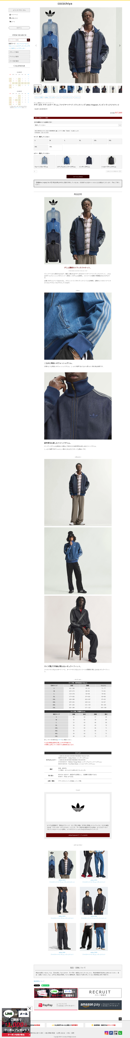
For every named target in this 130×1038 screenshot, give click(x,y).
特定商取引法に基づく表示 (35, 1033)
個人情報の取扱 (50, 1033)
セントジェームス (22, 43)
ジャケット (77, 97)
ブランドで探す (39, 97)
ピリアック (20, 46)
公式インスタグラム (18, 107)
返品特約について (39, 981)
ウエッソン (12, 46)
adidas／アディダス (50, 97)
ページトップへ (120, 1018)
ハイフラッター (20, 48)
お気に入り (14, 18)
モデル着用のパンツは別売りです (43, 122)
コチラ (60, 739)
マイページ (14, 14)
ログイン (19, 28)
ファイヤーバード (67, 97)
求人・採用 (70, 1033)
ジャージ (59, 97)
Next (120, 45)
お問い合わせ (61, 1033)
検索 (28, 40)
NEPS (13, 48)
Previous (36, 45)
